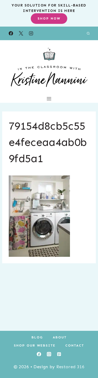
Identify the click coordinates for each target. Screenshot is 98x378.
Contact (74, 345)
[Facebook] (11, 33)
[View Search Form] (88, 33)
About (60, 337)
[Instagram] (31, 33)
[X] (21, 33)
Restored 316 (70, 366)
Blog (37, 337)
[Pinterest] (59, 354)
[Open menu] (49, 98)
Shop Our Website (35, 345)
